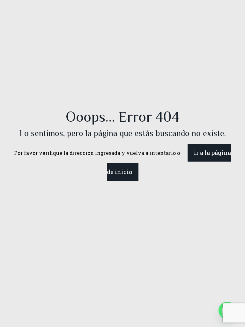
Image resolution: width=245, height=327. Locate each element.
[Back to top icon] (214, 314)
